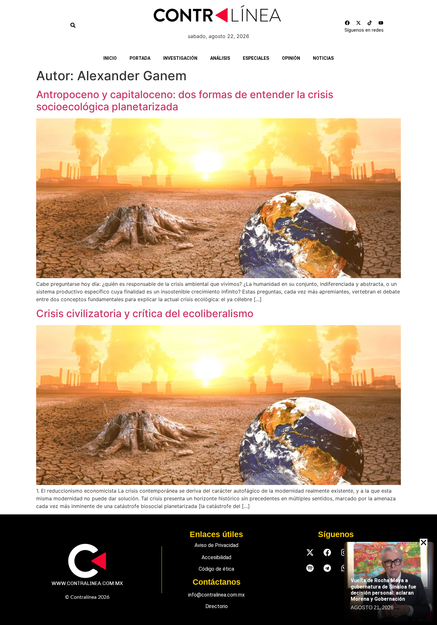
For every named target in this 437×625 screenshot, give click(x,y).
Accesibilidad (216, 557)
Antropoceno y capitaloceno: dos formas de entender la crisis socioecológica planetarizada (184, 100)
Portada (140, 58)
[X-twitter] (358, 23)
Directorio (216, 606)
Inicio (110, 58)
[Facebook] (347, 23)
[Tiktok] (370, 23)
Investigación (180, 58)
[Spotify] (310, 568)
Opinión (291, 58)
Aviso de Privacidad (216, 545)
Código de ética (216, 569)
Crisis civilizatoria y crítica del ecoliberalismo (144, 313)
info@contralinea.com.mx (216, 595)
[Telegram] (327, 568)
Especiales (256, 58)
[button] (423, 542)
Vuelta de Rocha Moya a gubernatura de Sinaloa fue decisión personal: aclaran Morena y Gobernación (383, 589)
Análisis (220, 58)
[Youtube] (381, 23)
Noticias (323, 58)
